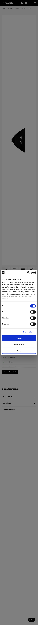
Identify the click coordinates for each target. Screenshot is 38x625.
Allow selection (19, 344)
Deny (19, 351)
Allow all (19, 338)
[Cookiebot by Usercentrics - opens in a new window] (27, 272)
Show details (27, 332)
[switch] (33, 312)
